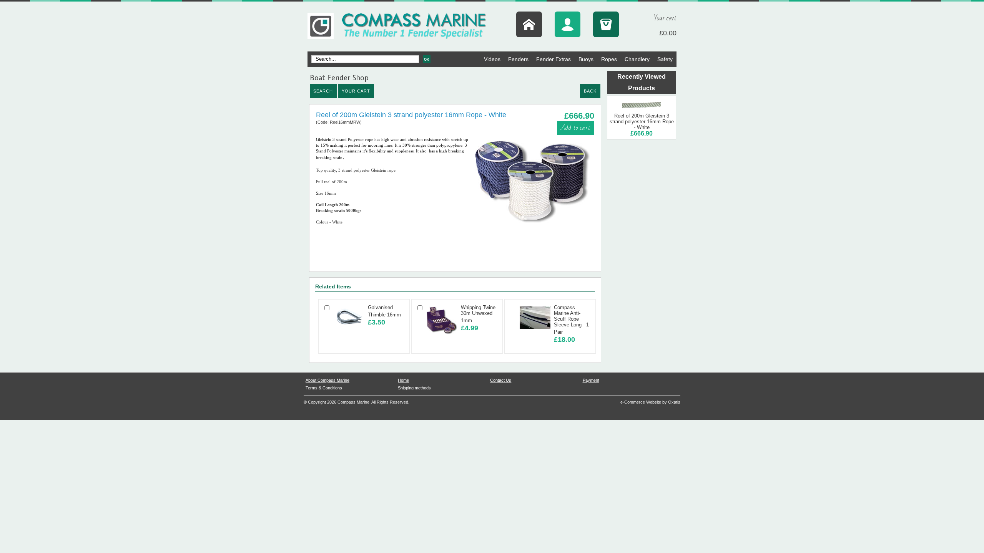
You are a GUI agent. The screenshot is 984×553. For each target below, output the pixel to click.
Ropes (609, 59)
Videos (492, 59)
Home (403, 380)
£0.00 (667, 33)
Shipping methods (414, 388)
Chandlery (637, 59)
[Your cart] (606, 24)
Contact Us (500, 380)
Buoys (585, 59)
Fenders (518, 59)
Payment (591, 380)
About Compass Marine (327, 380)
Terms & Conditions (324, 388)
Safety (665, 59)
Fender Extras (553, 59)
